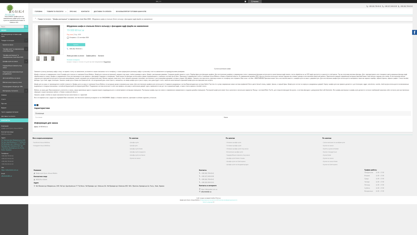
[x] (37, 105)
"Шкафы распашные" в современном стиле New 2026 (13, 56)
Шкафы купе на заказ (10, 61)
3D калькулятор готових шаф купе (11, 35)
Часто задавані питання (9, 112)
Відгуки (3, 108)
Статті (3, 99)
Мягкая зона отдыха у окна (12, 82)
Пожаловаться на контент (208, 200)
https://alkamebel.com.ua (9, 170)
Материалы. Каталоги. (10, 91)
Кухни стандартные (330, 152)
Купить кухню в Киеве (331, 149)
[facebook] (35, 105)
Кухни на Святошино (330, 164)
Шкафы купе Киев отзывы (236, 158)
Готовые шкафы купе (234, 146)
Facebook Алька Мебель (41, 142)
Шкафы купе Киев (136, 149)
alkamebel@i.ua (6, 176)
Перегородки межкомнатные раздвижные (13, 73)
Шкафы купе (134, 142)
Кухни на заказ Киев (330, 161)
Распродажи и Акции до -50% (13, 86)
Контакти (85, 11)
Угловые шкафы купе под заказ (237, 149)
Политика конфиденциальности (227, 200)
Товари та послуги (7, 40)
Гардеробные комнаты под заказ (12, 67)
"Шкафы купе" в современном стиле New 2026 (13, 50)
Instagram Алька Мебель (41, 146)
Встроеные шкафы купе (235, 152)
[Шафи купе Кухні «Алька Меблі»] (14, 10)
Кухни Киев (327, 155)
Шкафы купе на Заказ (137, 155)
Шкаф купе (134, 146)
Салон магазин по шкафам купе (334, 142)
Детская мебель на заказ (11, 78)
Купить (76, 45)
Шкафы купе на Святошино (236, 161)
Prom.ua (218, 198)
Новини (4, 95)
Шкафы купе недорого (138, 152)
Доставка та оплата (8, 116)
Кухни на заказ (8, 45)
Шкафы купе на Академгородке (237, 164)
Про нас (4, 103)
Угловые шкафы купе (234, 142)
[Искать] (26, 26)
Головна (38, 11)
